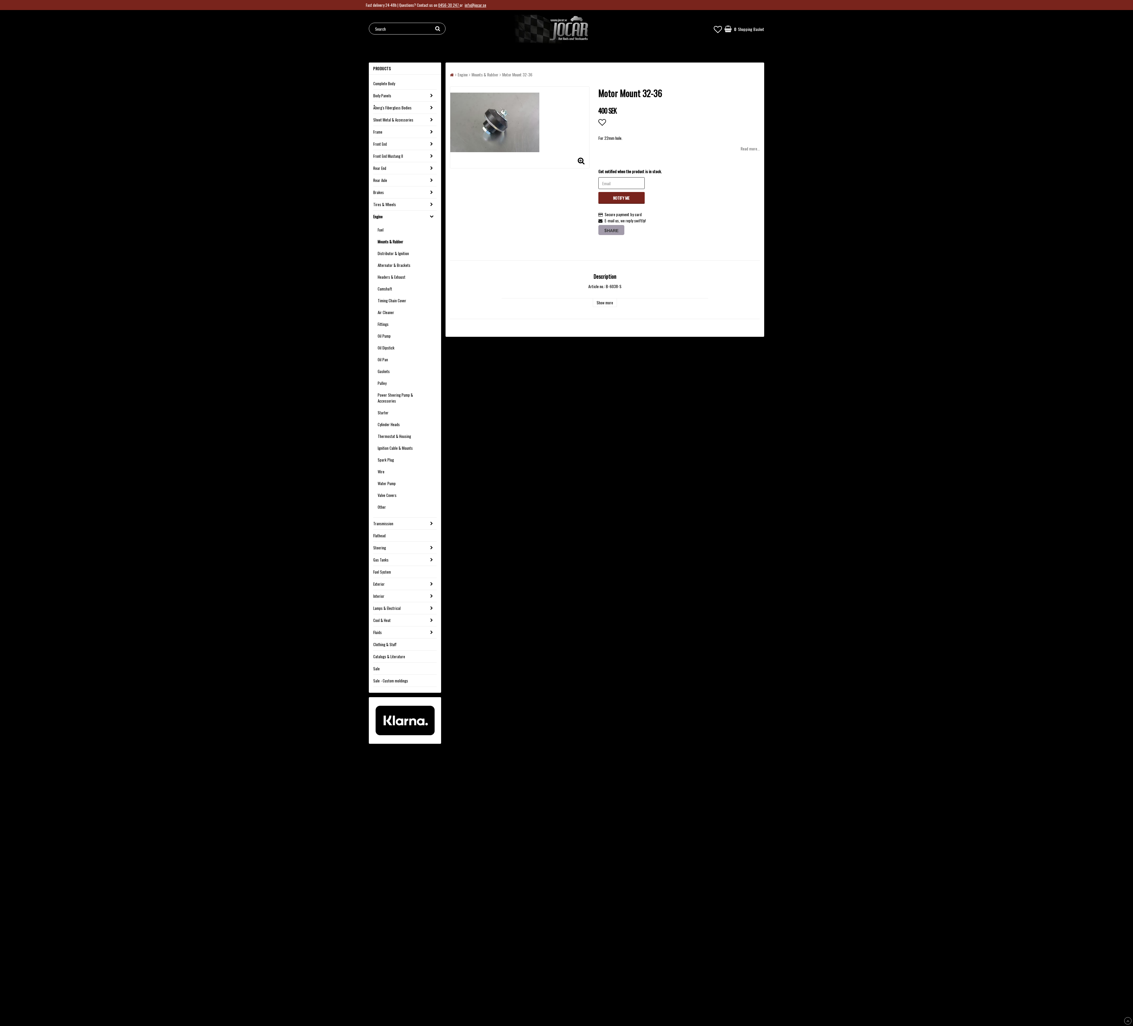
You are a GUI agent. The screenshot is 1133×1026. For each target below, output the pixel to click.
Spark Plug (386, 460)
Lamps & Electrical (387, 608)
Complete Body (384, 83)
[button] (718, 29)
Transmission (383, 523)
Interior (378, 596)
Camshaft (385, 289)
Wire (381, 472)
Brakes (378, 192)
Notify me (621, 198)
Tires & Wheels (384, 204)
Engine (378, 216)
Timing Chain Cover (392, 300)
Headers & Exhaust (391, 277)
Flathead (379, 536)
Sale (376, 669)
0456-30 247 (449, 5)
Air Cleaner (386, 312)
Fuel (381, 230)
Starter (383, 413)
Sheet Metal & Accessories (393, 120)
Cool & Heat (382, 620)
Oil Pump (384, 336)
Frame (377, 132)
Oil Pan (383, 359)
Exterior (379, 584)
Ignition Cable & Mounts (395, 448)
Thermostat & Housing (394, 436)
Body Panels (382, 96)
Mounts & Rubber (390, 241)
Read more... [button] (750, 148)
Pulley (382, 383)
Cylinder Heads (389, 424)
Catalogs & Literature (389, 656)
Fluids (377, 632)
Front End (380, 144)
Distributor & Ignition (393, 253)
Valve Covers (387, 495)
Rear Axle (380, 180)
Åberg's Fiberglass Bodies (392, 108)
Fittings (383, 324)
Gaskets (384, 371)
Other (382, 507)
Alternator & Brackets (394, 265)
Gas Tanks (381, 560)
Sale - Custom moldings (390, 681)
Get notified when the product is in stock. (630, 171)
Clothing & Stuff (385, 644)
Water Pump (387, 483)
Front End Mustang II (388, 156)
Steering (379, 548)
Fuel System (382, 572)
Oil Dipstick (386, 348)
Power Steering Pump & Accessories (395, 398)
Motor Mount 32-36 (517, 74)
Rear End (379, 168)
